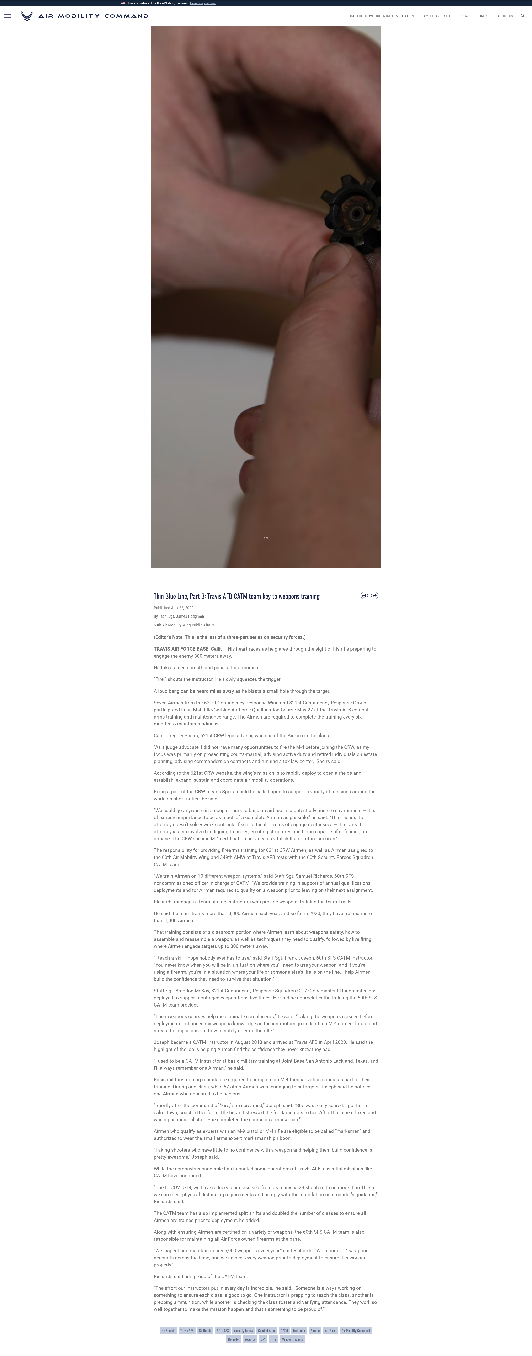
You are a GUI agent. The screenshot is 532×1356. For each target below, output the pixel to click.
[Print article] (364, 595)
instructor (299, 1330)
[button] (204, 3)
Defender (234, 1339)
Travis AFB (187, 1330)
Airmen (315, 1330)
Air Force (330, 1330)
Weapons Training (292, 1339)
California (205, 1330)
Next (369, 297)
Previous (162, 297)
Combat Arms (266, 1330)
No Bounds (168, 1330)
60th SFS (223, 1330)
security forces (243, 1330)
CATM (284, 1330)
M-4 (262, 1339)
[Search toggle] (523, 16)
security (250, 1339)
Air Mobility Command (356, 1330)
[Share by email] (374, 595)
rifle (273, 1339)
